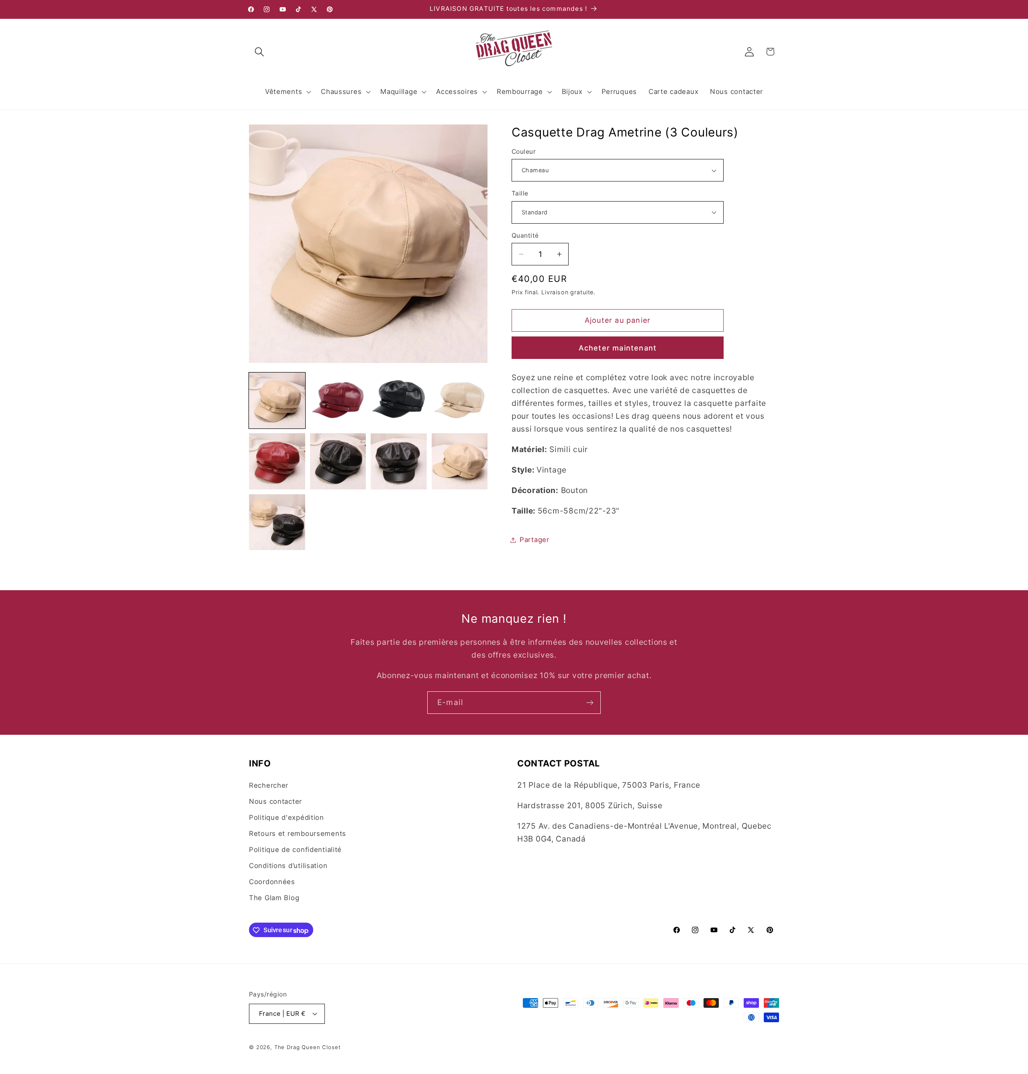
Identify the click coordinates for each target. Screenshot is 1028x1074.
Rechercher (268, 785)
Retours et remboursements (297, 833)
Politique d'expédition (286, 817)
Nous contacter (275, 801)
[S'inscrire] (589, 702)
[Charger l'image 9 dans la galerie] (277, 522)
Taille (520, 193)
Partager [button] (534, 540)
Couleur (524, 151)
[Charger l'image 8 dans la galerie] (460, 461)
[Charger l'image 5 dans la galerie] (277, 461)
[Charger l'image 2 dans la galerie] (338, 401)
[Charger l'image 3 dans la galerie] (399, 401)
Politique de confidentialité (295, 850)
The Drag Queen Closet (307, 1046)
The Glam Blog (274, 898)
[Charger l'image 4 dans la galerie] (460, 401)
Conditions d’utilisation (288, 866)
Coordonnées (272, 882)
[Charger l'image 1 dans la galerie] (277, 401)
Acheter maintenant (618, 348)
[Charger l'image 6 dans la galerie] (338, 461)
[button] (259, 51)
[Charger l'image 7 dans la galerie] (399, 461)
